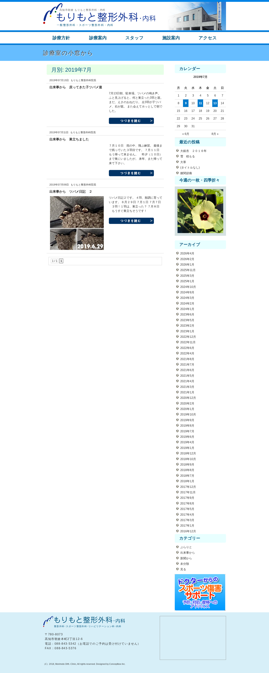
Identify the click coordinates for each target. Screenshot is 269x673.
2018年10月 (188, 459)
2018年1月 (187, 481)
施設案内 (171, 37)
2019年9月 (187, 420)
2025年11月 (188, 270)
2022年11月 (188, 342)
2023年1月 (187, 331)
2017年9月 (187, 497)
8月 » (215, 133)
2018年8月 (187, 470)
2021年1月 (187, 392)
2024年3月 (187, 297)
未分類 (184, 563)
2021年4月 (187, 381)
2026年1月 (187, 264)
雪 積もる (187, 156)
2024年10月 (188, 286)
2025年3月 (187, 275)
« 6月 (185, 133)
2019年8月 (187, 425)
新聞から (186, 558)
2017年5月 (187, 509)
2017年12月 (188, 486)
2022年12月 (188, 336)
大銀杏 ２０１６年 (193, 150)
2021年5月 (187, 375)
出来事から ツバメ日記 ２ (70, 191)
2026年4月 (187, 253)
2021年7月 (187, 364)
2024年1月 (187, 309)
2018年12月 (188, 453)
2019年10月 (188, 414)
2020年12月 (188, 397)
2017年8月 (187, 503)
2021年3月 (187, 386)
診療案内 (98, 37)
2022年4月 (187, 353)
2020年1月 (187, 409)
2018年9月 (187, 464)
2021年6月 (187, 370)
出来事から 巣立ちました (69, 139)
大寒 (183, 162)
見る (183, 569)
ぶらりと (186, 547)
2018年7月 (187, 475)
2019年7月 (187, 431)
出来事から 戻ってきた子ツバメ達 (75, 87)
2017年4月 (187, 514)
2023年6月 (187, 314)
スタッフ (134, 37)
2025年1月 (187, 281)
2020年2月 (187, 403)
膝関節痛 (186, 173)
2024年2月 (187, 303)
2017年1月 (187, 525)
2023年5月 (187, 320)
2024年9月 (187, 292)
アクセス (208, 37)
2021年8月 (187, 359)
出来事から (187, 552)
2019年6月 (187, 436)
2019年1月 (187, 447)
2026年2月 (187, 259)
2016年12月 (188, 531)
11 (200, 103)
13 (215, 103)
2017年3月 (187, 520)
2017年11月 (188, 492)
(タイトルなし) (190, 167)
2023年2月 (187, 325)
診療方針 (61, 37)
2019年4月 (187, 442)
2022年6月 (187, 347)
